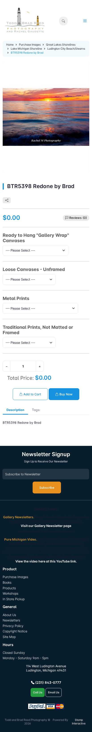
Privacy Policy (13, 626)
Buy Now (66, 394)
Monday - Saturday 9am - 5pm (25, 658)
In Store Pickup (14, 599)
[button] (63, 21)
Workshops (10, 593)
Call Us (37, 692)
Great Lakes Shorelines (60, 44)
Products (9, 588)
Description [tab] (15, 410)
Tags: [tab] (36, 410)
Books (7, 582)
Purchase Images (30, 44)
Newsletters (11, 620)
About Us (9, 615)
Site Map (9, 637)
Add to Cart (32, 394)
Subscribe (46, 487)
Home (10, 44)
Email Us (53, 692)
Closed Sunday (14, 652)
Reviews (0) (78, 218)
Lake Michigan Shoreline (26, 48)
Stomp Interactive (79, 721)
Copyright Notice (15, 631)
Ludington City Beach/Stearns (66, 48)
